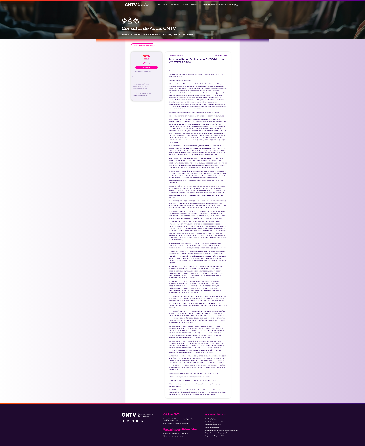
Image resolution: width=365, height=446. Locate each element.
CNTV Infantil (205, 5)
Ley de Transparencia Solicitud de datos (218, 422)
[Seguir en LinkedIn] (142, 421)
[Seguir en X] (128, 421)
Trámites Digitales (211, 419)
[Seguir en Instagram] (133, 421)
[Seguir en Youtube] (137, 421)
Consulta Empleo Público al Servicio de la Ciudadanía (221, 430)
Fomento (194, 5)
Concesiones (215, 5)
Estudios (185, 5)
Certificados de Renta (212, 427)
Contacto (230, 5)
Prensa (223, 5)
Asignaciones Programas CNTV (215, 436)
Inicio (159, 5)
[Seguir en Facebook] (123, 421)
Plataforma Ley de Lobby (213, 424)
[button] (236, 4)
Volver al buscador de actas (143, 45)
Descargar (146, 67)
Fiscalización (174, 5)
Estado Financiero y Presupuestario (216, 433)
